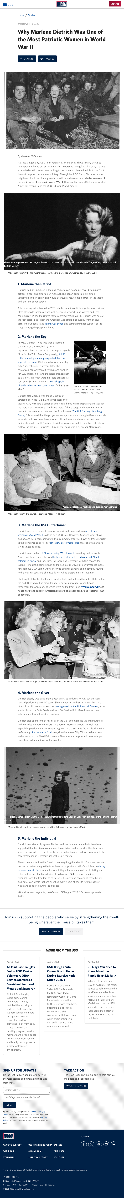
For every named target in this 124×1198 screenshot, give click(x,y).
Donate (115, 3)
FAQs (14, 1185)
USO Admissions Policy (40, 1145)
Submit (9, 1104)
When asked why (90, 586)
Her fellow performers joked (64, 542)
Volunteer (9, 1157)
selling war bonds (54, 323)
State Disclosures (47, 1185)
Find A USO (59, 1151)
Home (21, 15)
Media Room (34, 1151)
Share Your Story (38, 1157)
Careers (58, 1145)
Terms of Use (24, 1185)
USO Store (59, 1157)
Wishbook (8, 1151)
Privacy (35, 1185)
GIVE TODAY (74, 931)
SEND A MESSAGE (51, 931)
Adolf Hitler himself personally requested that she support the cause (41, 358)
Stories (31, 15)
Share (30, 59)
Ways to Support (76, 1085)
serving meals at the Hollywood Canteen (76, 706)
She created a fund (41, 732)
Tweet (50, 59)
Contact (6, 1185)
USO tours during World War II (57, 553)
